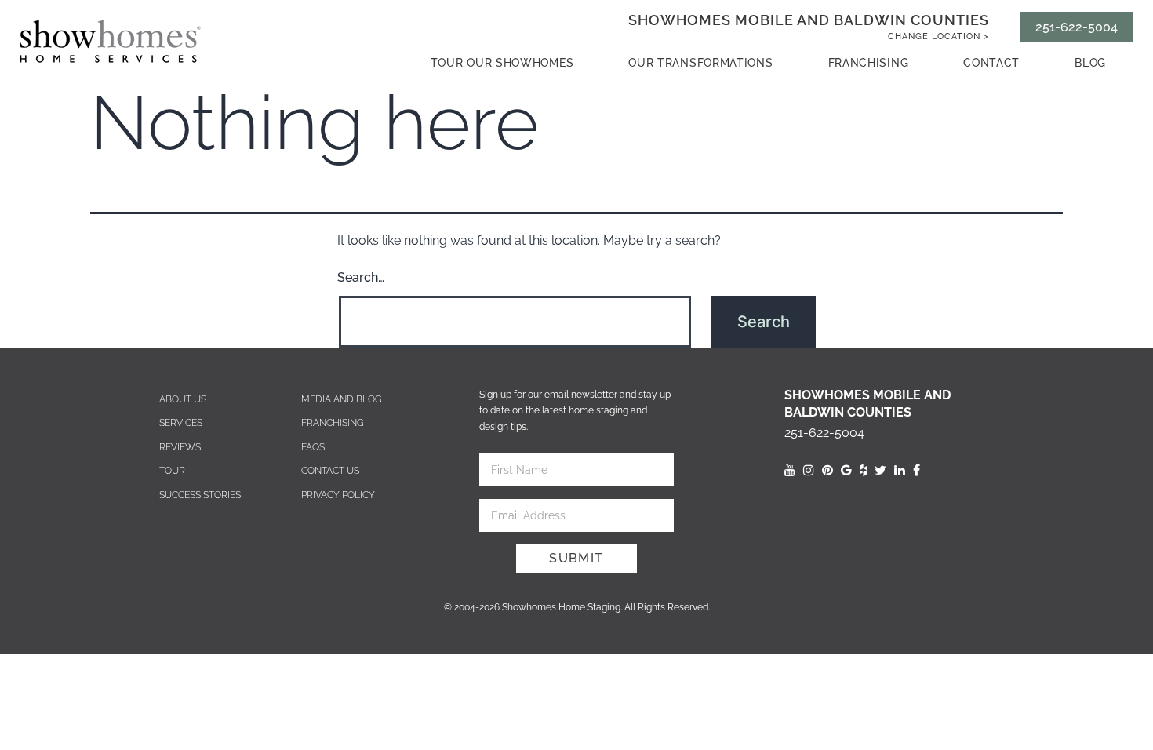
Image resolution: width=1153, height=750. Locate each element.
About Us (182, 399)
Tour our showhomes (502, 62)
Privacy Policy (338, 495)
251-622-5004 (1076, 27)
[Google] (846, 470)
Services (180, 422)
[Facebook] (916, 470)
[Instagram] (808, 470)
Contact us (330, 470)
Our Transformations (700, 62)
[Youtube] (789, 470)
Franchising (868, 62)
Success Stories (200, 495)
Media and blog (341, 399)
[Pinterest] (827, 470)
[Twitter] (880, 470)
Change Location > (938, 36)
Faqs (313, 447)
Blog (1090, 62)
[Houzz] (863, 470)
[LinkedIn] (899, 470)
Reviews (180, 447)
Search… (360, 277)
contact (991, 62)
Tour (172, 470)
